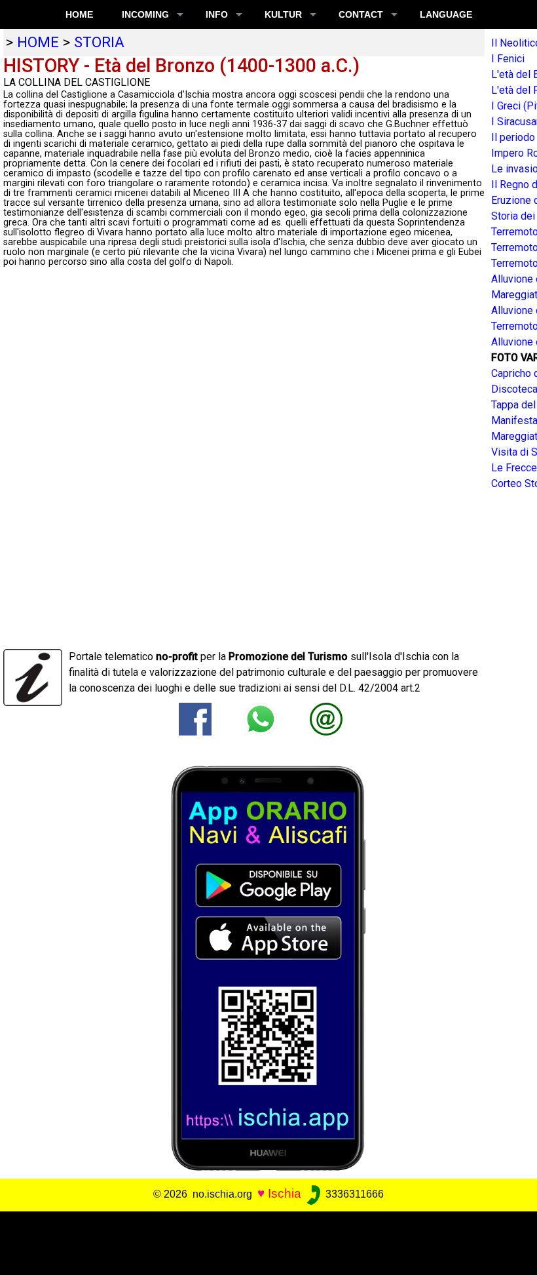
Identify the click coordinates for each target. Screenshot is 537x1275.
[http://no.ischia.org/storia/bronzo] (326, 718)
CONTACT (361, 14)
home (38, 41)
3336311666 (353, 1194)
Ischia (284, 1193)
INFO (217, 14)
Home (79, 14)
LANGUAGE (446, 14)
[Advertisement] (263, 1240)
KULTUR (283, 14)
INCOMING (145, 14)
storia (99, 41)
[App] (268, 967)
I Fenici (508, 58)
